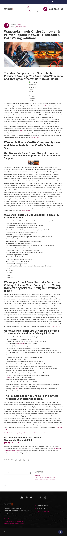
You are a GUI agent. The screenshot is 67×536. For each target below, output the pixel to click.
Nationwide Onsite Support (28, 16)
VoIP (22, 343)
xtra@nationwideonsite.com (44, 511)
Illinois (19, 25)
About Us (13, 16)
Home (6, 16)
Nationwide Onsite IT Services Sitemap (45, 479)
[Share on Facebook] (16, 459)
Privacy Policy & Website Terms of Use (45, 477)
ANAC (17, 389)
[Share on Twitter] (20, 459)
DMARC (8, 377)
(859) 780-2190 (56, 9)
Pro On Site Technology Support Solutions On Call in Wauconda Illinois (25, 433)
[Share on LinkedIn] (28, 459)
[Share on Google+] (24, 459)
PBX (18, 343)
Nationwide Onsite (21, 26)
